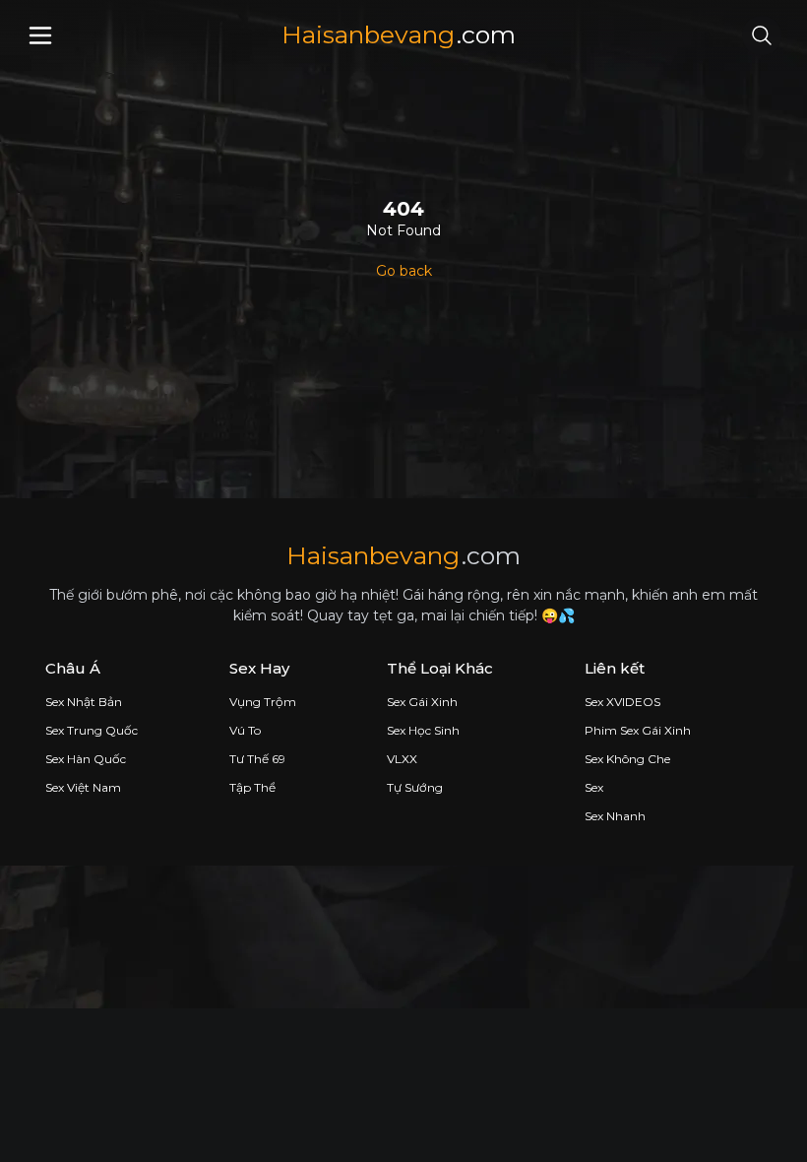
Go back (404, 271)
